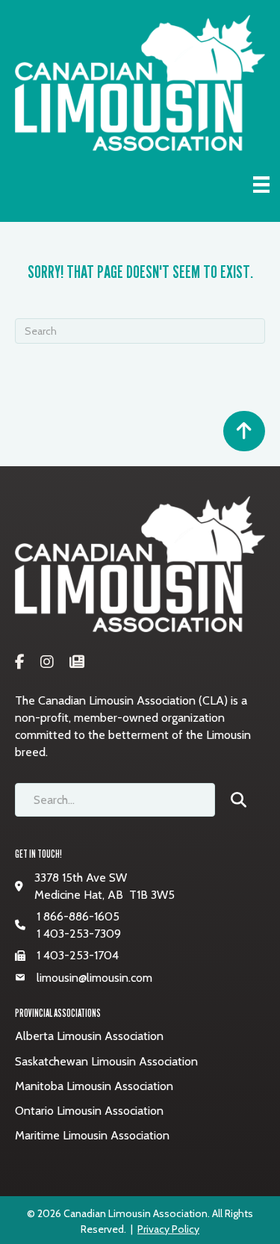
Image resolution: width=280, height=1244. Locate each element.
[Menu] (261, 184)
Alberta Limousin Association (89, 1036)
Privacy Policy (168, 1229)
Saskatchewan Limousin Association (106, 1061)
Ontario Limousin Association (89, 1111)
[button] (244, 800)
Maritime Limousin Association (92, 1135)
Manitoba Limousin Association (94, 1086)
